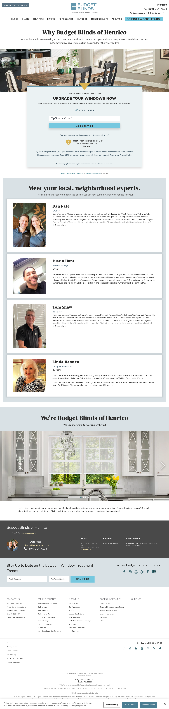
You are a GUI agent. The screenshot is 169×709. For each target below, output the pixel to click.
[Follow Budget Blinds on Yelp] (142, 572)
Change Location (27, 533)
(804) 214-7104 (157, 9)
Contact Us (13, 599)
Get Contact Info (158, 13)
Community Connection (93, 174)
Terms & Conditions (14, 651)
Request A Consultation (15, 604)
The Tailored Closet (45, 624)
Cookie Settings (112, 705)
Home (63, 174)
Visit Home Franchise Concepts (49, 631)
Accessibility (11, 655)
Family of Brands (47, 599)
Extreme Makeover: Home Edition (112, 607)
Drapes (51, 19)
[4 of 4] (88, 497)
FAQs (102, 621)
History (71, 610)
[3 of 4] (85, 497)
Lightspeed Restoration (46, 617)
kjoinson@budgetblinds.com (35, 545)
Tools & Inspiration (110, 599)
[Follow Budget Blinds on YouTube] (136, 572)
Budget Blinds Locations (16, 610)
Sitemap (10, 643)
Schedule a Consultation (144, 19)
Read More (60, 225)
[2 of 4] (83, 497)
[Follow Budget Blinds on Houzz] (136, 648)
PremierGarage (43, 621)
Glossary (103, 617)
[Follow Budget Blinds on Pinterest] (148, 572)
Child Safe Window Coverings (80, 621)
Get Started (84, 126)
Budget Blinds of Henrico (75, 174)
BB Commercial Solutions (47, 604)
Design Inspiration (107, 614)
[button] (138, 13)
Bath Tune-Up (43, 610)
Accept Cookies (148, 705)
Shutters (38, 19)
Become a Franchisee (76, 628)
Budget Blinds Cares (76, 614)
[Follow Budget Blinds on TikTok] (160, 648)
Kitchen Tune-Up (44, 614)
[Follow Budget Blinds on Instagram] (130, 572)
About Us (117, 19)
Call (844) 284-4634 (14, 614)
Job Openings (74, 631)
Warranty (72, 624)
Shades (25, 19)
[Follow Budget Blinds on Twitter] (148, 648)
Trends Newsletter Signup (109, 610)
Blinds (14, 19)
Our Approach (74, 607)
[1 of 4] (81, 497)
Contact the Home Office (16, 617)
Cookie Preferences (13, 663)
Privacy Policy (125, 155)
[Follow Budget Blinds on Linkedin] (159, 572)
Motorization (66, 19)
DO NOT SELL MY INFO (15, 659)
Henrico (162, 4)
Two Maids (42, 628)
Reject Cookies (130, 705)
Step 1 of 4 (86, 110)
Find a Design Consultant (16, 607)
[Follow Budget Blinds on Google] (153, 572)
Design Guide (105, 604)
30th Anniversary (75, 617)
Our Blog (136, 599)
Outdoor (82, 19)
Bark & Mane (42, 607)
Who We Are (73, 604)
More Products (99, 19)
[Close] (165, 704)
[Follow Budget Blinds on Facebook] (124, 572)
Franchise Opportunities (15, 5)
